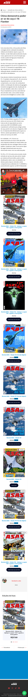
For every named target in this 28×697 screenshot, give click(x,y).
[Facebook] (19, 688)
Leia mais (14, 485)
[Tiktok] (15, 688)
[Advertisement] (14, 665)
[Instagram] (12, 688)
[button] (19, 2)
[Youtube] (8, 688)
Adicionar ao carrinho (14, 233)
